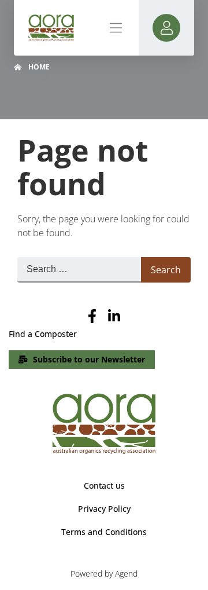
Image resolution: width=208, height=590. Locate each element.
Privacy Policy (104, 508)
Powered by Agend (104, 573)
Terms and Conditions (104, 531)
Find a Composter (43, 333)
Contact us (104, 485)
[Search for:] (79, 270)
